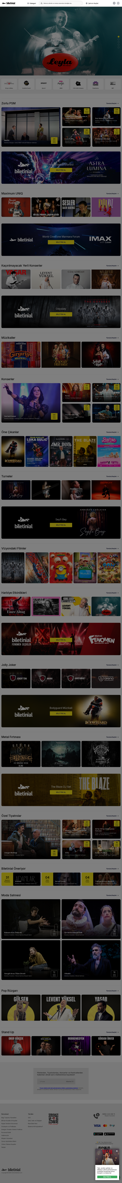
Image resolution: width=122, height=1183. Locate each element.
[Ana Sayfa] (8, 4)
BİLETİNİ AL (107, 1177)
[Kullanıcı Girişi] (118, 3)
